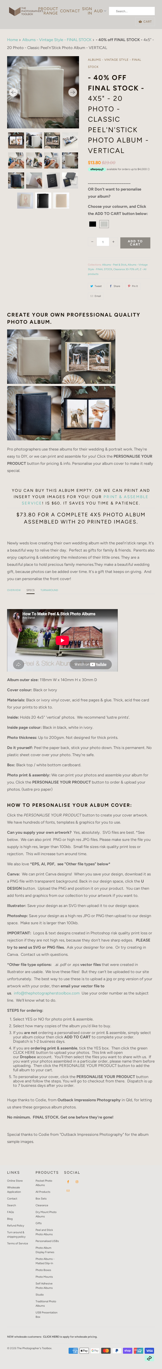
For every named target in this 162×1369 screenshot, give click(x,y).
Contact (70, 11)
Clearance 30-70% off (125, 269)
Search (11, 1205)
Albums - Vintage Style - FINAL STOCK (114, 63)
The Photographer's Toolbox (34, 1348)
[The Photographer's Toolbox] (26, 9)
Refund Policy (15, 1225)
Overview (14, 590)
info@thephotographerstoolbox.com (47, 993)
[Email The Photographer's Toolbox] (68, 1191)
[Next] (72, 92)
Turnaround (49, 590)
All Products (43, 1192)
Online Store (15, 1180)
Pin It (135, 286)
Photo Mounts (44, 1277)
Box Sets (41, 1198)
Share (117, 286)
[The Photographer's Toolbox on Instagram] (77, 1182)
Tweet (98, 286)
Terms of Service (17, 1243)
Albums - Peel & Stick (114, 264)
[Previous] (13, 92)
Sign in (87, 11)
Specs (30, 590)
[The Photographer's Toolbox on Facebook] (68, 1182)
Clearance (42, 1205)
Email (98, 296)
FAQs (10, 1212)
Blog (10, 1219)
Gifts (39, 1223)
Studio (40, 1294)
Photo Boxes (43, 1270)
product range (48, 11)
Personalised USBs (47, 1241)
